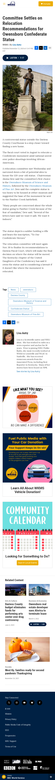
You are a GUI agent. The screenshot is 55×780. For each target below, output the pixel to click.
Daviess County (18, 295)
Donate (46, 4)
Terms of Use (10, 747)
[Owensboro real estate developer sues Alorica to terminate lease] (39, 590)
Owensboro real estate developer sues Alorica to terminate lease (38, 609)
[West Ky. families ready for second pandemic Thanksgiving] (27, 649)
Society (8, 667)
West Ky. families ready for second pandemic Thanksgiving (24, 672)
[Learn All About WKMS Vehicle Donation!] (27, 458)
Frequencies (10, 736)
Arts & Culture (11, 601)
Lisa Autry (17, 44)
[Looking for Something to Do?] (27, 526)
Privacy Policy (10, 719)
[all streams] (51, 777)
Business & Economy (38, 601)
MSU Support (10, 741)
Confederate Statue (20, 309)
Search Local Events (27, 562)
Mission (8, 714)
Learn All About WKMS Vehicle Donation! (27, 490)
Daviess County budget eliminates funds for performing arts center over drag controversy (15, 612)
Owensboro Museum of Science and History (29, 302)
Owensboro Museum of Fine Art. (26, 314)
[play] (4, 777)
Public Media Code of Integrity (18, 725)
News (13, 290)
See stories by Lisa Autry (28, 371)
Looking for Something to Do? (27, 556)
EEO (7, 730)
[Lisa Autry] (8, 337)
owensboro (28, 290)
